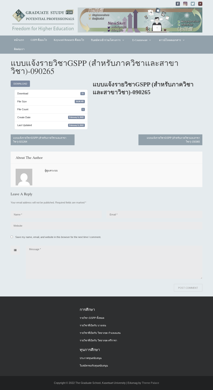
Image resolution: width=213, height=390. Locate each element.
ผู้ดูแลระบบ (51, 170)
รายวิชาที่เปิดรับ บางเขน (93, 325)
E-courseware (139, 40)
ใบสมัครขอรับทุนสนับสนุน (94, 365)
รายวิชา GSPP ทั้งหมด (92, 317)
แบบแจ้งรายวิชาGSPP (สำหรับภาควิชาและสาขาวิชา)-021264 (39, 139)
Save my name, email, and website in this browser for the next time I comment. (58, 237)
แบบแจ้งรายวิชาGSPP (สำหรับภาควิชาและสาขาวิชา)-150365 (173, 139)
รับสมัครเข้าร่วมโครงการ (106, 40)
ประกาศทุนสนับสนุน (91, 358)
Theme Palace (150, 382)
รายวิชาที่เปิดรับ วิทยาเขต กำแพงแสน (100, 332)
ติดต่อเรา (19, 49)
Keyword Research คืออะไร (69, 40)
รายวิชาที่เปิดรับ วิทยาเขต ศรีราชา (98, 340)
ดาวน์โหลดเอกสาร (170, 40)
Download (20, 83)
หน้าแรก (19, 40)
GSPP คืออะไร (39, 40)
